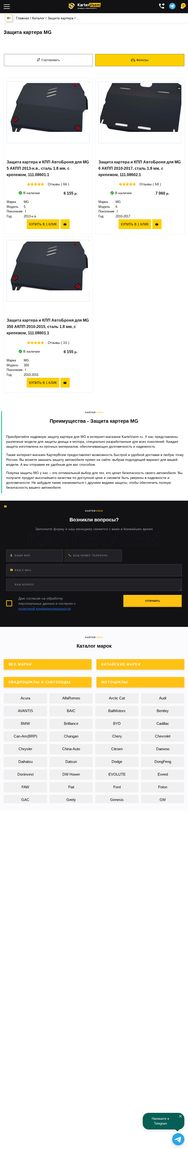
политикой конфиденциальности (44, 609)
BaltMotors (117, 711)
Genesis (117, 800)
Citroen (117, 749)
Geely (71, 800)
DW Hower (71, 774)
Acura (25, 698)
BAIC (71, 711)
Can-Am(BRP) (25, 736)
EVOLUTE (117, 774)
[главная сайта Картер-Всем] (85, 5)
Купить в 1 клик (43, 224)
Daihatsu (25, 761)
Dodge (117, 761)
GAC (25, 800)
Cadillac (162, 723)
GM (163, 800)
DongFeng (162, 761)
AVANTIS (25, 711)
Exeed (163, 774)
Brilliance (71, 723)
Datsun (71, 761)
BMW (25, 723)
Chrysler (25, 749)
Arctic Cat (117, 698)
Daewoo (162, 749)
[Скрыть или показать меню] (7, 6)
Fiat (71, 787)
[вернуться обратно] (8, 18)
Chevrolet (162, 736)
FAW (25, 787)
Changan (71, 736)
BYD (117, 723)
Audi (162, 698)
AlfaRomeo (71, 698)
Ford (117, 787)
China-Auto (71, 749)
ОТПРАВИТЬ (152, 601)
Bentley (163, 711)
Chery (117, 736)
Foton (162, 787)
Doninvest (25, 774)
